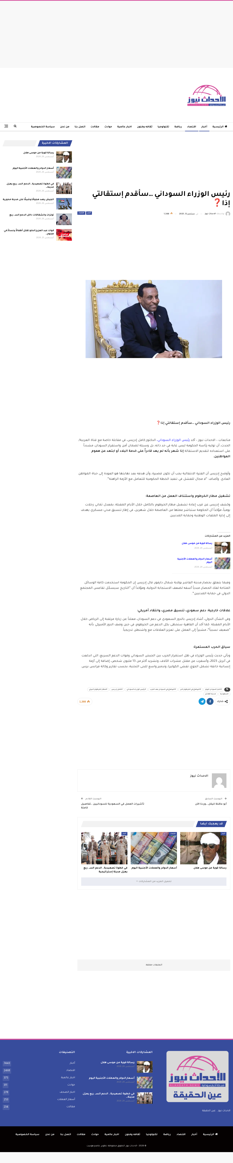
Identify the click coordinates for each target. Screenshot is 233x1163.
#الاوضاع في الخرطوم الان (190, 689)
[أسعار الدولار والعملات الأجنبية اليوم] (222, 563)
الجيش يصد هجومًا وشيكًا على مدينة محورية (28, 199)
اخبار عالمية (124, 127)
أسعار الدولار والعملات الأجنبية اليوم (33, 168)
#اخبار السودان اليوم (213, 689)
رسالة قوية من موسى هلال (197, 543)
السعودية (224, 694)
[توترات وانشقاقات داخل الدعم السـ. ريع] (64, 219)
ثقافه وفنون (144, 127)
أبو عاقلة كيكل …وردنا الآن (211, 804)
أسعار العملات (66, 1099)
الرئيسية (218, 127)
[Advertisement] (116, 33)
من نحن (64, 127)
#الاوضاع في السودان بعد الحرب (163, 689)
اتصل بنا (80, 127)
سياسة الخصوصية (43, 127)
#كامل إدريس (117, 689)
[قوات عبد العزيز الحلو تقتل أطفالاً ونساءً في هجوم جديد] (64, 235)
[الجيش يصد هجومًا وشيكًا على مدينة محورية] (64, 204)
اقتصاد (191, 127)
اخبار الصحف (67, 1092)
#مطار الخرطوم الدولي (98, 689)
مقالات (95, 127)
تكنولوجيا (163, 127)
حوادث (108, 127)
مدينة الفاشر (210, 694)
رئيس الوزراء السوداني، (173, 440)
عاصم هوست (93, 1146)
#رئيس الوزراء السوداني (136, 689)
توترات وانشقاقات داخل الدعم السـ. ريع (31, 215)
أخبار (204, 127)
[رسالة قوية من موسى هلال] (222, 548)
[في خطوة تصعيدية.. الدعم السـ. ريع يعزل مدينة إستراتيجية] (104, 848)
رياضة (178, 127)
